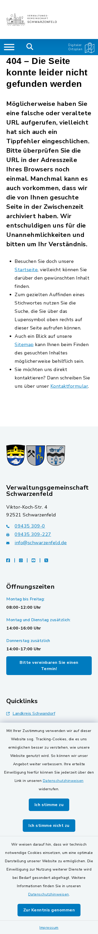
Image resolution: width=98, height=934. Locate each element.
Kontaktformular (69, 386)
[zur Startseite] (31, 19)
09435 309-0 (30, 526)
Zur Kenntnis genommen (49, 910)
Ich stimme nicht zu (49, 825)
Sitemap (24, 344)
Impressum (49, 927)
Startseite (26, 270)
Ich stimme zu (49, 805)
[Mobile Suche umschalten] (29, 47)
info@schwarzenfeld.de (41, 543)
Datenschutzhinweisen (63, 780)
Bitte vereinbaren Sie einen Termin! (49, 666)
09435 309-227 (33, 534)
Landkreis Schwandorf (34, 713)
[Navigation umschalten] (9, 47)
